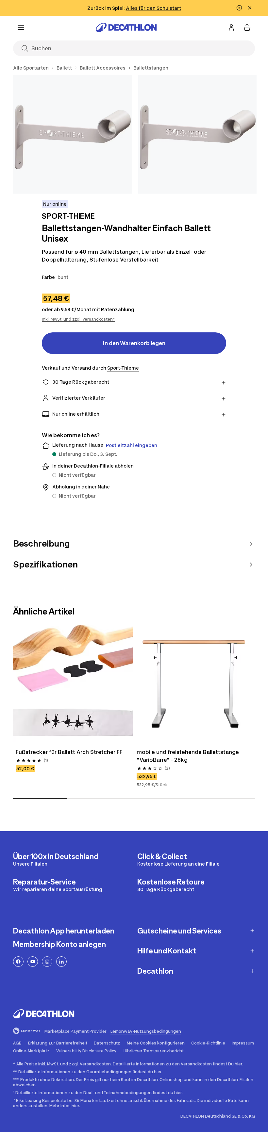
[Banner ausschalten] (239, 8)
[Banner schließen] (249, 8)
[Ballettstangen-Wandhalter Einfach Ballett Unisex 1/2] (72, 134)
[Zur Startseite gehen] (126, 27)
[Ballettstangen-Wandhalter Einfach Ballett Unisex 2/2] (197, 134)
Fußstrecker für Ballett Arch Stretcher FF (69, 752)
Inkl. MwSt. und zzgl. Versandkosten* (78, 319)
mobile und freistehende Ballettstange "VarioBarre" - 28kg (188, 756)
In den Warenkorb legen (134, 343)
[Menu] (21, 27)
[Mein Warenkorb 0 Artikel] (247, 27)
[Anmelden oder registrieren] (231, 27)
